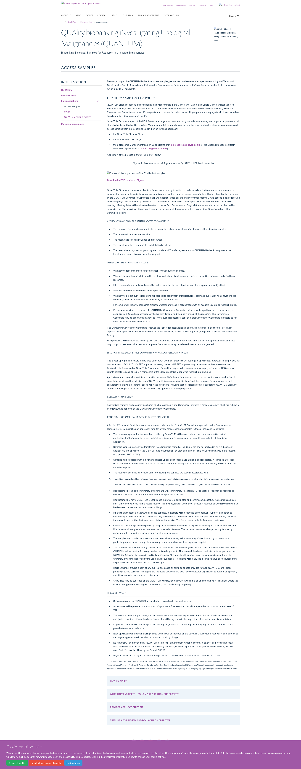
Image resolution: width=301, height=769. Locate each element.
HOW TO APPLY (118, 680)
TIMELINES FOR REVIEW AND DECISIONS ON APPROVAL (140, 720)
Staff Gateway (168, 5)
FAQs (67, 111)
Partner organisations (72, 123)
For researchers (86, 22)
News (78, 14)
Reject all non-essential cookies (46, 762)
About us (66, 14)
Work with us (171, 14)
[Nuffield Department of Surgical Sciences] (81, 2)
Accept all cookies (17, 762)
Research (102, 14)
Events (89, 14)
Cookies (192, 5)
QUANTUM (72, 22)
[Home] (63, 22)
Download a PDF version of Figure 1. (127, 180)
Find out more (73, 762)
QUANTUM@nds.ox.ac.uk (153, 148)
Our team (128, 14)
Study (115, 14)
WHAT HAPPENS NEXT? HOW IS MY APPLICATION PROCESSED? (144, 694)
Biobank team (68, 95)
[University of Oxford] (227, 5)
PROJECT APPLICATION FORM (126, 707)
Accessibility (181, 5)
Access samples (72, 106)
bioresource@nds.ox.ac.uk (185, 144)
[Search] (238, 15)
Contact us (202, 5)
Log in (211, 5)
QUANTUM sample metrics (77, 116)
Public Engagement (148, 14)
